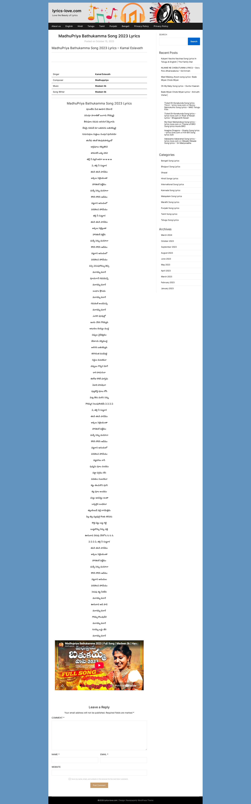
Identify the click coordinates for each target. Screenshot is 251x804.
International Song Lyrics (172, 184)
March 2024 (166, 235)
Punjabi (113, 26)
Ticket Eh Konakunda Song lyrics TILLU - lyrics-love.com (179, 104)
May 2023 (165, 264)
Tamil (102, 26)
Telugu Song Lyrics (170, 220)
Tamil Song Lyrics (169, 214)
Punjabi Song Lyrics (170, 208)
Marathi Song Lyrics (170, 202)
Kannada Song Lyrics (170, 190)
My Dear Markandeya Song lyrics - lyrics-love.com (180, 123)
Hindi (80, 26)
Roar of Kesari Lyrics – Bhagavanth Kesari (179, 116)
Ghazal (164, 172)
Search (163, 34)
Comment (58, 717)
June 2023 (166, 259)
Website (56, 767)
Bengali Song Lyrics (170, 160)
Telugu (91, 26)
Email (104, 754)
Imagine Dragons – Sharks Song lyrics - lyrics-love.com (181, 131)
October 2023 (167, 241)
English (69, 26)
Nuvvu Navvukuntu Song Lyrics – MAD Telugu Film (182, 107)
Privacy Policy (141, 26)
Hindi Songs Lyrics (169, 178)
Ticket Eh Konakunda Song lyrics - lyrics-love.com (180, 114)
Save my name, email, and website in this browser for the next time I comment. (99, 779)
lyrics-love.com (66, 10)
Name (55, 754)
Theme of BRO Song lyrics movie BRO (179, 125)
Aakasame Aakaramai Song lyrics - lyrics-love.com (180, 140)
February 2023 (168, 282)
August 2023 (167, 253)
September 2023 (169, 247)
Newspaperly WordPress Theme (139, 800)
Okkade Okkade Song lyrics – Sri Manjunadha (180, 142)
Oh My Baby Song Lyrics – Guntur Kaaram (180, 86)
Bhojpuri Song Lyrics (170, 166)
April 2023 (166, 270)
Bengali (125, 26)
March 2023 (166, 276)
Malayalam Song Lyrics (171, 196)
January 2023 (167, 288)
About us (56, 26)
